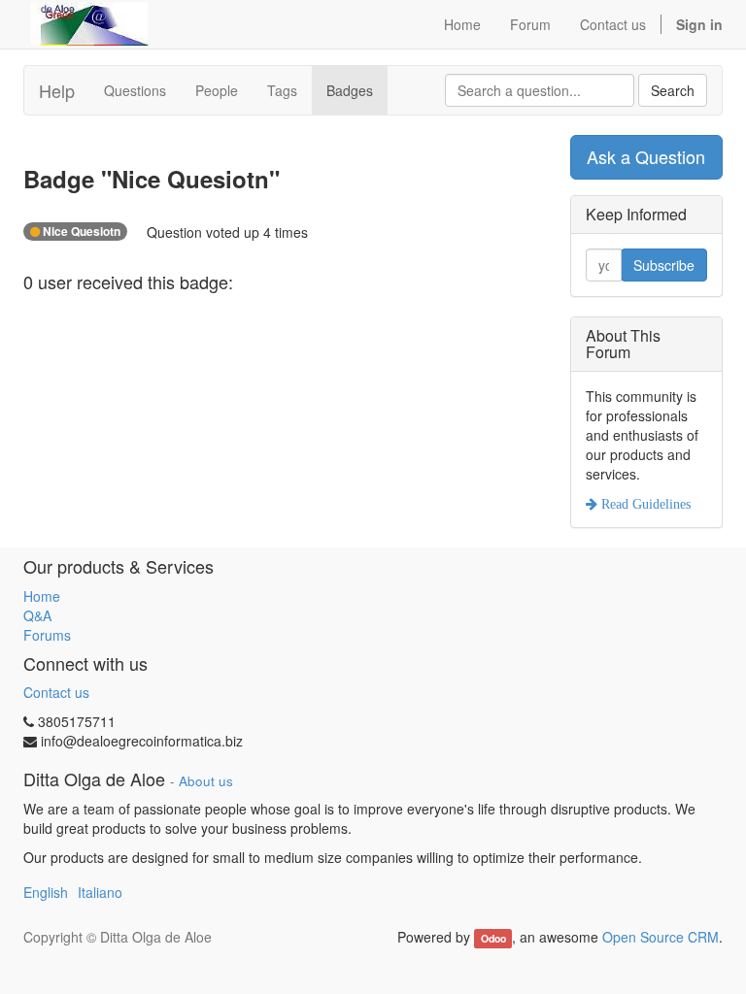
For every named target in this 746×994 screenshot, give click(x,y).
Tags (282, 90)
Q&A (37, 615)
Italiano (100, 892)
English (45, 892)
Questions (135, 90)
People (216, 90)
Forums (47, 635)
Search (673, 90)
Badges (349, 90)
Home (41, 596)
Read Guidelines (644, 504)
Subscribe (664, 265)
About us (206, 781)
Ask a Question (646, 156)
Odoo (493, 938)
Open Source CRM (660, 936)
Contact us (56, 692)
